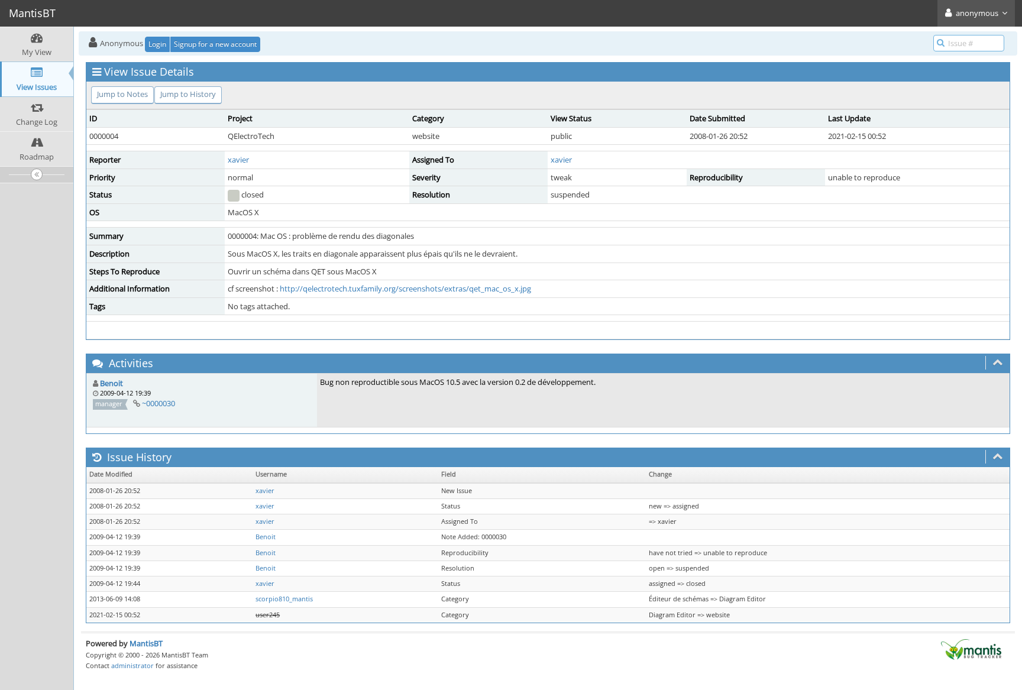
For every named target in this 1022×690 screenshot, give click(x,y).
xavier (238, 159)
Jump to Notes (122, 94)
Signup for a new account (215, 44)
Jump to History (188, 94)
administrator (132, 665)
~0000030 (158, 403)
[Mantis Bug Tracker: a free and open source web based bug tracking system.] (971, 648)
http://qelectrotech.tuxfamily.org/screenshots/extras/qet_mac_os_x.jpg (405, 288)
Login (157, 44)
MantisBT (146, 643)
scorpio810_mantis (284, 599)
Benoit (111, 383)
